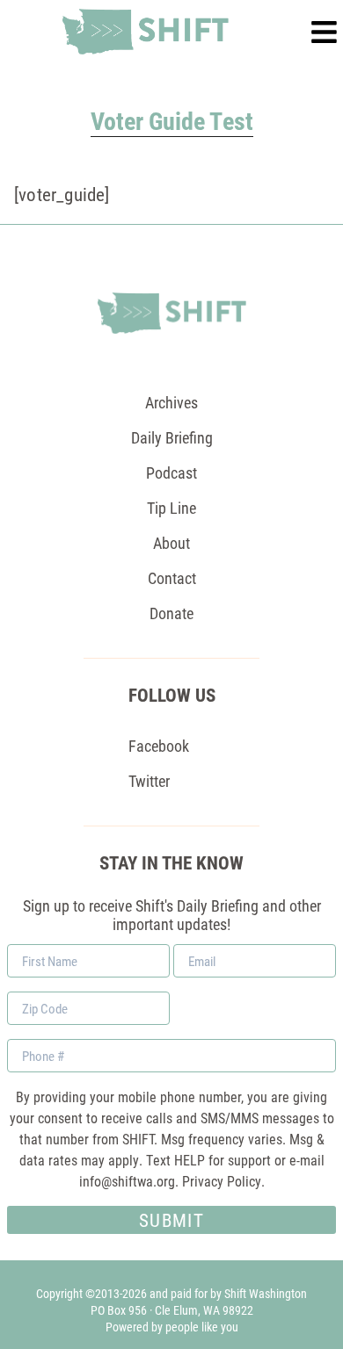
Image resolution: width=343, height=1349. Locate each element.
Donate (171, 613)
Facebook (158, 745)
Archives (171, 402)
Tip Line (171, 507)
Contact (172, 577)
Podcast (171, 472)
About (171, 542)
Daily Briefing (172, 437)
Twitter (149, 780)
